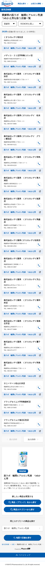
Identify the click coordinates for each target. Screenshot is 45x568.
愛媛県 (7, 24)
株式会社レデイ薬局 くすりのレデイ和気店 (22, 158)
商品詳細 (22, 471)
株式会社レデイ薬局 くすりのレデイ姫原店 (22, 200)
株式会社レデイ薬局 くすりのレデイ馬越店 (22, 220)
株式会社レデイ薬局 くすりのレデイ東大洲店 (22, 179)
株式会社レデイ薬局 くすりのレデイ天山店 (22, 280)
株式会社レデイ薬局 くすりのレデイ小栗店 (22, 96)
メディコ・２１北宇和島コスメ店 (18, 55)
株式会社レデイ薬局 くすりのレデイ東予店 (22, 260)
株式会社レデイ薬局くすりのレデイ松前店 (22, 240)
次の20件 (32, 439)
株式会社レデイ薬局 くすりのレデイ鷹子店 (22, 343)
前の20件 (13, 439)
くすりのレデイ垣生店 (13, 37)
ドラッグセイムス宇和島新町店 (17, 402)
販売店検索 (5, 544)
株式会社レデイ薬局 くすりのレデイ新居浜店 (22, 75)
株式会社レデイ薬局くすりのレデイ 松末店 (22, 116)
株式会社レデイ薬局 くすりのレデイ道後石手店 (22, 322)
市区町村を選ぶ (27, 24)
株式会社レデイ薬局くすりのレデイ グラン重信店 (22, 137)
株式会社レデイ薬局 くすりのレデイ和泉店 (22, 364)
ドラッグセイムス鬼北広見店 (16, 420)
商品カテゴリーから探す (24, 509)
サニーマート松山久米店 (14, 383)
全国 (13, 544)
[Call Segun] (39, 41)
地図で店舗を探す (23, 538)
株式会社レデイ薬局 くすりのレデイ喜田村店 (22, 301)
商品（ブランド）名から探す (24, 502)
